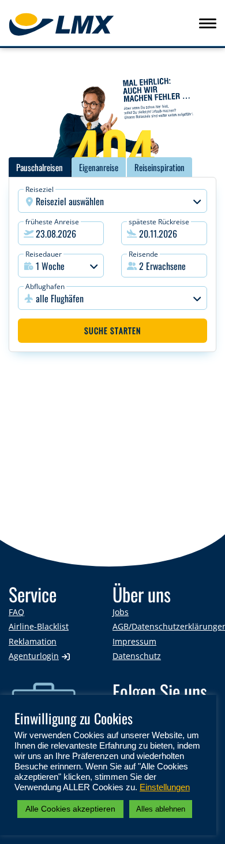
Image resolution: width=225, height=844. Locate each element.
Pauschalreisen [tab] (39, 167)
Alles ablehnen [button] (160, 809)
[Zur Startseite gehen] (47, 24)
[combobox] (112, 201)
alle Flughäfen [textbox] (60, 298)
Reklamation (33, 641)
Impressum (134, 641)
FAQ (16, 611)
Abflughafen (45, 286)
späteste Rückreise (159, 222)
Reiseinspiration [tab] (159, 167)
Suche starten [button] (112, 330)
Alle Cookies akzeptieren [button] (70, 808)
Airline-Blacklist (39, 626)
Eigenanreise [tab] (98, 167)
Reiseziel (39, 189)
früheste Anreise (52, 222)
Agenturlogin (34, 655)
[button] (164, 265)
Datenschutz (136, 655)
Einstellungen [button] (165, 787)
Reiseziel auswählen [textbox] (70, 201)
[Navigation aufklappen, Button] (207, 23)
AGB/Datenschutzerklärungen (164, 626)
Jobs (120, 611)
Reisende (143, 254)
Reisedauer (43, 254)
